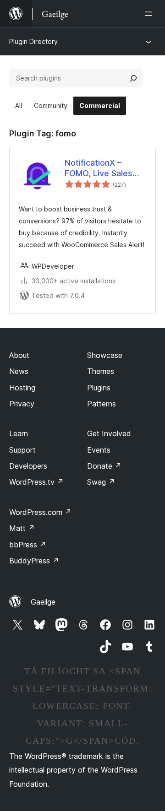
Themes (100, 371)
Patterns (101, 403)
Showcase (104, 355)
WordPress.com (40, 512)
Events (98, 449)
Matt (22, 528)
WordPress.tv (36, 482)
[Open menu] (150, 13)
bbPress (27, 544)
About (19, 355)
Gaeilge (43, 601)
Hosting (22, 387)
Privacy (21, 403)
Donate (104, 465)
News (18, 371)
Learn (18, 433)
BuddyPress (34, 560)
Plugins (98, 387)
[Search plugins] (133, 78)
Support (22, 449)
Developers (28, 465)
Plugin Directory (33, 41)
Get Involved (109, 433)
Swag (101, 482)
